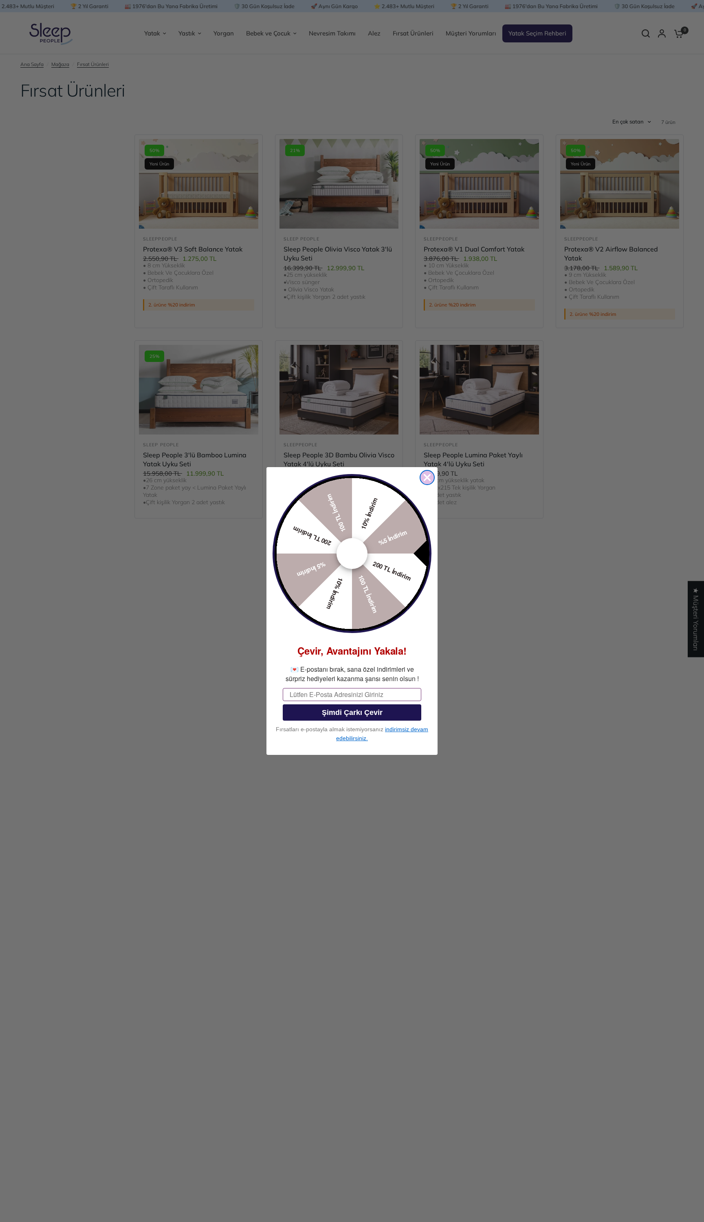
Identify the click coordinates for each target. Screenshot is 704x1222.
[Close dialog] (427, 477)
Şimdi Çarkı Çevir (352, 712)
